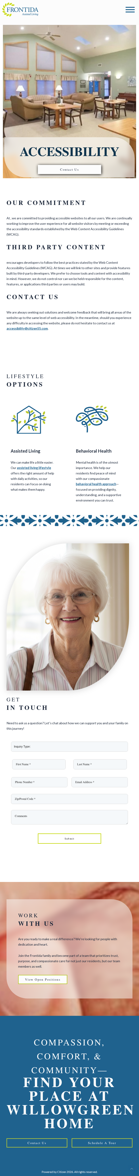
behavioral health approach (96, 484)
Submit (70, 838)
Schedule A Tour (102, 1143)
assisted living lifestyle (34, 468)
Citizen (61, 1171)
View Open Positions (42, 979)
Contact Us (69, 169)
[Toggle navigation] (130, 10)
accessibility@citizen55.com (27, 328)
